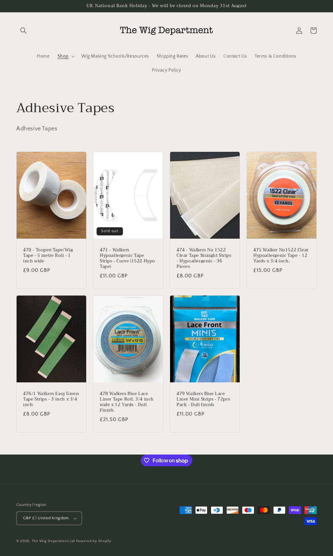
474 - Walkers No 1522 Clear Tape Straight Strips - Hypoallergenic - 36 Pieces (204, 258)
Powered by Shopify (94, 541)
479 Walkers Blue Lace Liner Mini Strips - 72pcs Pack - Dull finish (203, 399)
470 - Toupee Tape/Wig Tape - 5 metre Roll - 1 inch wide (48, 255)
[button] (23, 30)
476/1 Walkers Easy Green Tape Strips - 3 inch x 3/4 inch (51, 399)
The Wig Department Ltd (53, 541)
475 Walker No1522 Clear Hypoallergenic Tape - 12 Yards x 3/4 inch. (281, 255)
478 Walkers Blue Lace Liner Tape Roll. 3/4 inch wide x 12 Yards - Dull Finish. (127, 402)
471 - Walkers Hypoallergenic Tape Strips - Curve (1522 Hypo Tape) (127, 258)
